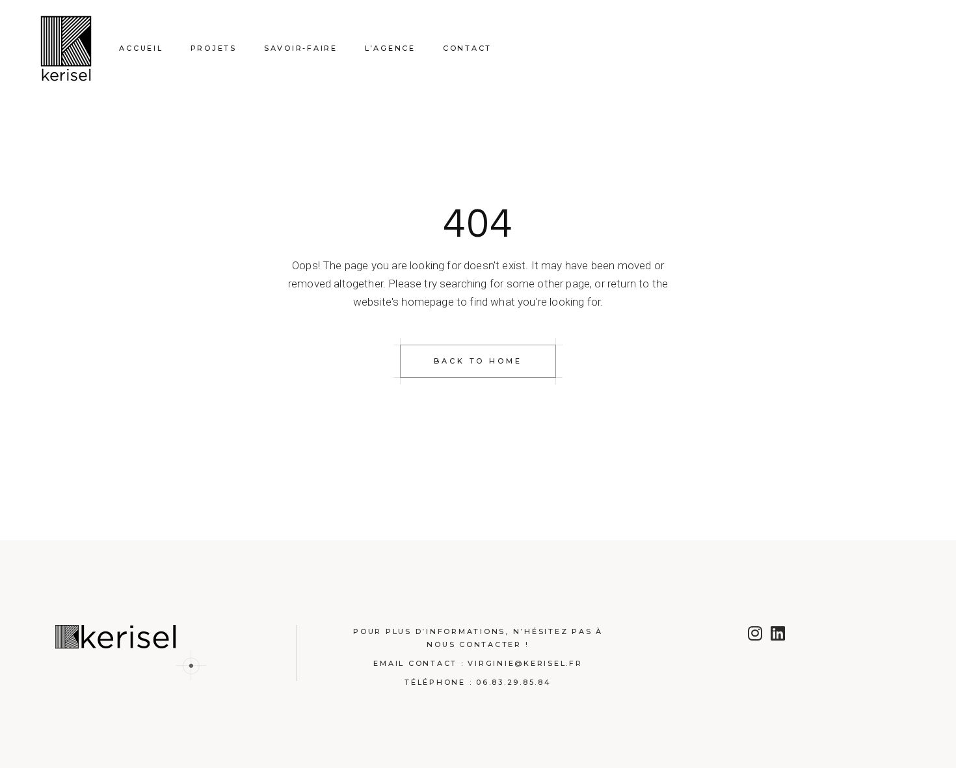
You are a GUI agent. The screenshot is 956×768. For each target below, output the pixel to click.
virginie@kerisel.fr (525, 663)
